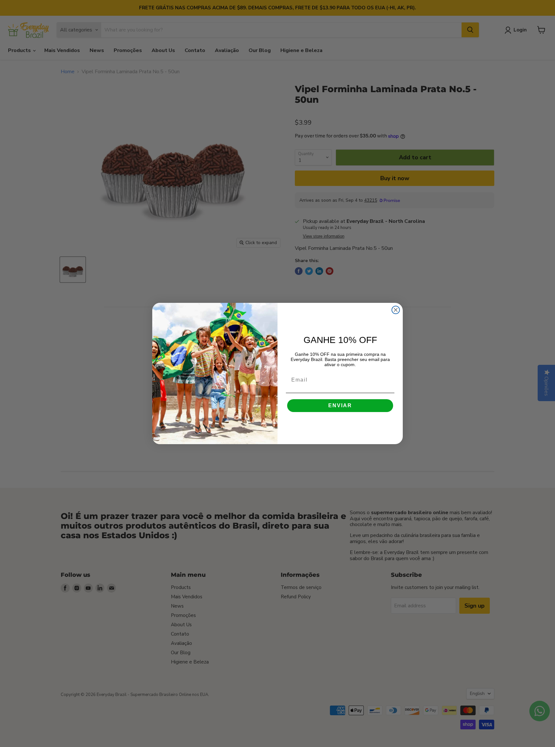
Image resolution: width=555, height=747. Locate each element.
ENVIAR (340, 405)
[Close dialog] (396, 310)
